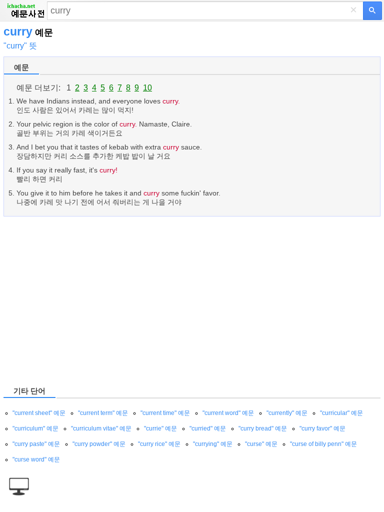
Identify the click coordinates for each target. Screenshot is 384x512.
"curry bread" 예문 (262, 428)
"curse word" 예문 (36, 459)
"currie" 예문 (160, 428)
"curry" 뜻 (20, 46)
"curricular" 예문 (341, 413)
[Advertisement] (192, 300)
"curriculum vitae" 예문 (101, 428)
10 (147, 88)
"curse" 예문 (261, 444)
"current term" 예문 (103, 413)
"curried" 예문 (208, 428)
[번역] (372, 11)
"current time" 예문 (165, 413)
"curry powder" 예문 (99, 444)
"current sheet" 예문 (39, 413)
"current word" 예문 (228, 413)
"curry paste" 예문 (36, 444)
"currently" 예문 (287, 413)
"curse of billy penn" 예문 (323, 444)
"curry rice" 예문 (159, 444)
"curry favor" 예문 (323, 428)
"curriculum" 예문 (35, 428)
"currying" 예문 (212, 444)
